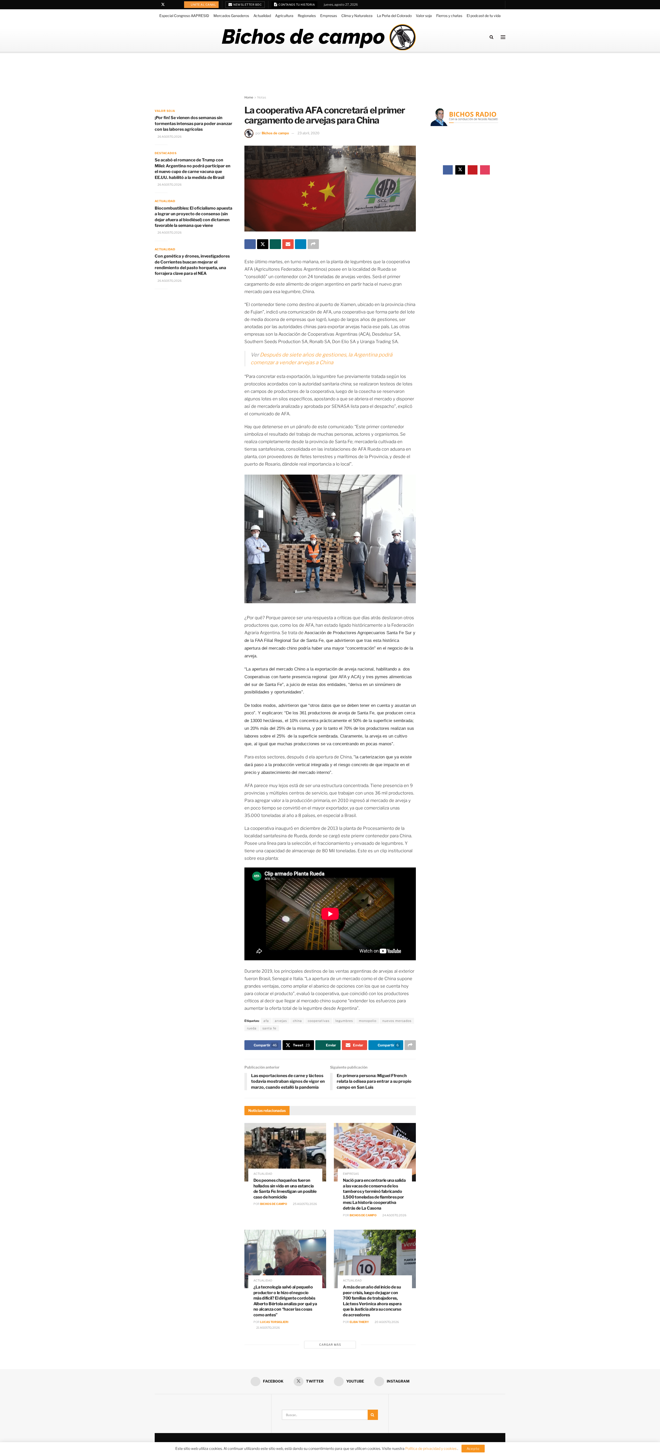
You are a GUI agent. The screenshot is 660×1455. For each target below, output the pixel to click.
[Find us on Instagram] (176, 4)
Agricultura (284, 15)
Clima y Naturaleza (357, 15)
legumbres (344, 1021)
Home (248, 97)
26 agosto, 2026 (169, 136)
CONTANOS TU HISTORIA (296, 4)
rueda (252, 1028)
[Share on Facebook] (250, 244)
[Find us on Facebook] (156, 4)
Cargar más (330, 1344)
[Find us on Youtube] (169, 4)
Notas (261, 97)
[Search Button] (491, 37)
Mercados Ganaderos (231, 15)
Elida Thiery (359, 1322)
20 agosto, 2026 (386, 1322)
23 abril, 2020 (308, 133)
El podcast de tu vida (484, 15)
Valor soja (424, 15)
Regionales (307, 15)
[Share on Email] (288, 244)
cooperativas (318, 1021)
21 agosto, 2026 (268, 1327)
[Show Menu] (503, 37)
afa (266, 1021)
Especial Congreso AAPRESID (184, 15)
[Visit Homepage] (318, 37)
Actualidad (262, 15)
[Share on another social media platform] (313, 244)
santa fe (269, 1028)
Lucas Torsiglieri (274, 1322)
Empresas (328, 15)
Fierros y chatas (449, 15)
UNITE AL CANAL (203, 4)
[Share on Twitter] (262, 244)
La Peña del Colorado (394, 15)
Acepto (473, 1448)
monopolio (367, 1021)
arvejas (281, 1021)
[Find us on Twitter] (163, 4)
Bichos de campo (275, 133)
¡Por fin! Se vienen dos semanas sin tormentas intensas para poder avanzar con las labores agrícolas (193, 123)
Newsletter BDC (247, 4)
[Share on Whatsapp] (275, 244)
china (297, 1021)
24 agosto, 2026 (394, 1215)
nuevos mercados (396, 1021)
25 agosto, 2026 (304, 1204)
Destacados (166, 153)
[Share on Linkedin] (300, 244)
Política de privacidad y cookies (431, 1448)
